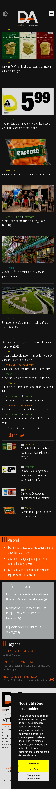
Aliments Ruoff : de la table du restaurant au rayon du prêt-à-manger (35, 452)
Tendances (11, 365)
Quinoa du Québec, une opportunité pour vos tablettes (35, 495)
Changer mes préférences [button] (33, 777)
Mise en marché (13, 217)
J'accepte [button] (34, 763)
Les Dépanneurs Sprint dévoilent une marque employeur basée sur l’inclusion (26, 613)
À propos (6, 726)
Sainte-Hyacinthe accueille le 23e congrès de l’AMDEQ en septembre (23, 223)
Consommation (26, 365)
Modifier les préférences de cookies (9, 744)
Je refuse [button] (33, 769)
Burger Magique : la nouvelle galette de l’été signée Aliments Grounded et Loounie (27, 357)
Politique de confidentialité (8, 737)
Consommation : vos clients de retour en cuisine (25, 409)
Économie (11, 119)
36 (38, 428)
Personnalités (13, 268)
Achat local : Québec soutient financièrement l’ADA (26, 369)
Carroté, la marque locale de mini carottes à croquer (27, 174)
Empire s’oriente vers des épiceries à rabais (23, 400)
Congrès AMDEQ (11, 654)
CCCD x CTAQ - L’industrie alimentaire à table (26, 680)
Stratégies (28, 217)
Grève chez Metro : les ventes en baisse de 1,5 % (26, 378)
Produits (10, 29)
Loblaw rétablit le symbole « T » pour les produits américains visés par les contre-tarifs (26, 125)
